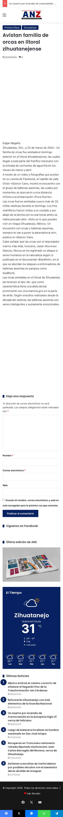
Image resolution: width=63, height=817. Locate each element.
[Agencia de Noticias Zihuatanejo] (31, 15)
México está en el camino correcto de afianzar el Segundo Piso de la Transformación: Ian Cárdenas (32, 686)
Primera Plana (12, 27)
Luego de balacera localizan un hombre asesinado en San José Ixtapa (33, 731)
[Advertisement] (31, 97)
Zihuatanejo (30, 27)
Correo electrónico (14, 470)
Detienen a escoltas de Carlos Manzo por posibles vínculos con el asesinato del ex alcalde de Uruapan (32, 767)
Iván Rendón (33, 793)
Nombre (8, 455)
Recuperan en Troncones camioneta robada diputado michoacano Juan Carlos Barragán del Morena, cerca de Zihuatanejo (32, 748)
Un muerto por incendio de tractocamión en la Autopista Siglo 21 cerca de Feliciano (32, 716)
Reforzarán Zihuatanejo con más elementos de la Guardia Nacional (30, 701)
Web (5, 485)
